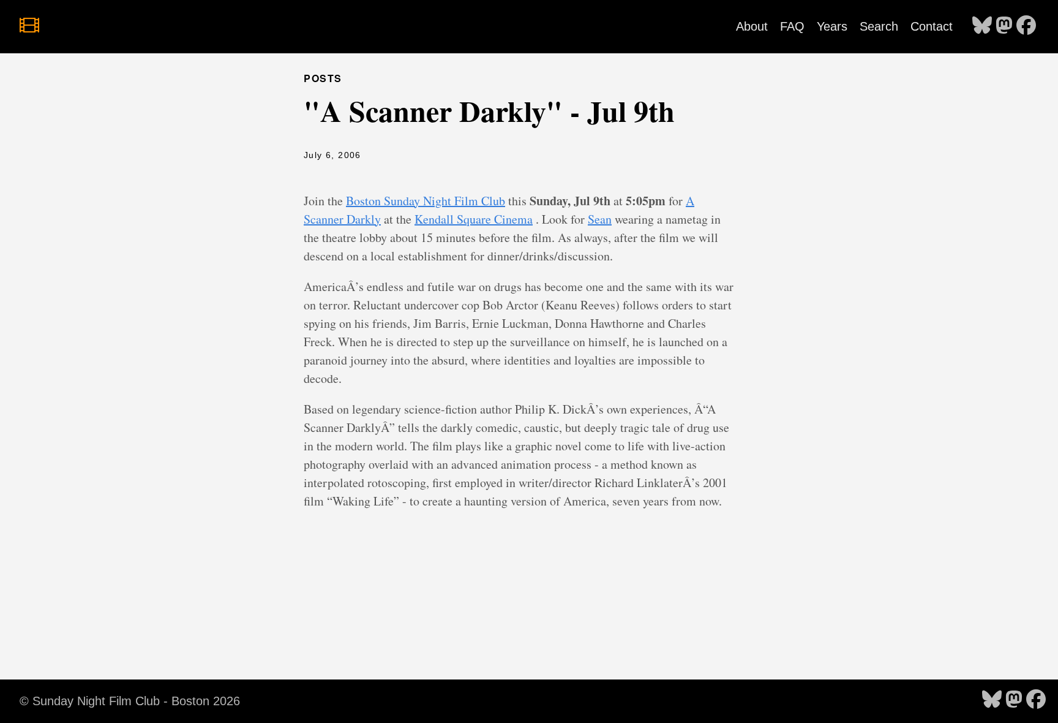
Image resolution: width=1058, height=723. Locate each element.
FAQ (792, 26)
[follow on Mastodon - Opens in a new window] (1004, 26)
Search (879, 26)
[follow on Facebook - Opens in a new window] (1026, 26)
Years (832, 26)
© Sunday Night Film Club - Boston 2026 (130, 701)
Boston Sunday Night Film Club (425, 200)
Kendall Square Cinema (474, 219)
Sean (600, 219)
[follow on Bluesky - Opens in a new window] (982, 26)
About (752, 26)
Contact (931, 26)
